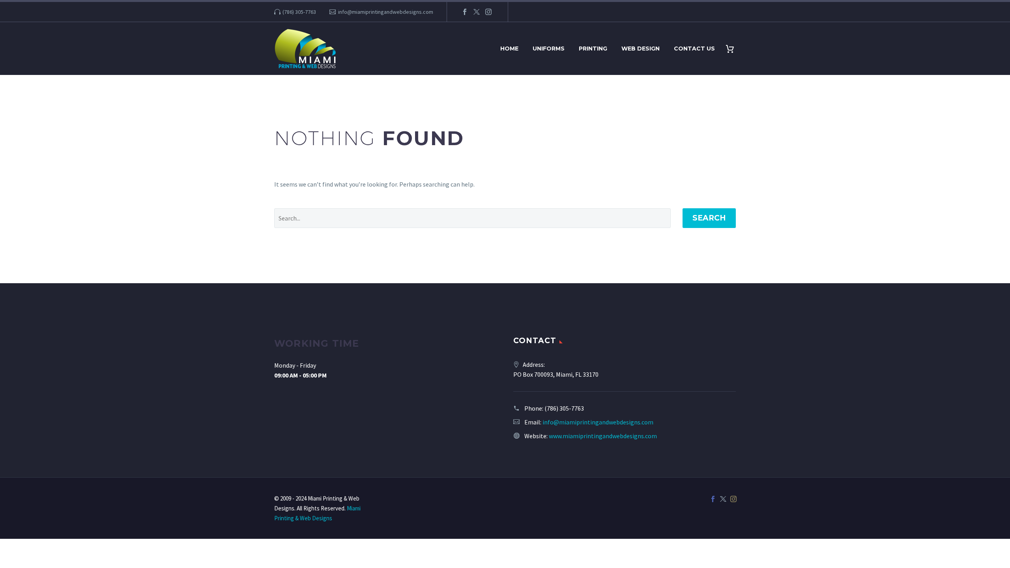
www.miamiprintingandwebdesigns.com (603, 436)
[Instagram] (488, 12)
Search (709, 217)
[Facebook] (465, 12)
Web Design (640, 48)
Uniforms (549, 48)
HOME (509, 48)
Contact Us (694, 48)
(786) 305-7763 (299, 11)
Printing (593, 48)
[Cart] (733, 49)
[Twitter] (477, 12)
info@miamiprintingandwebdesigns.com (385, 11)
